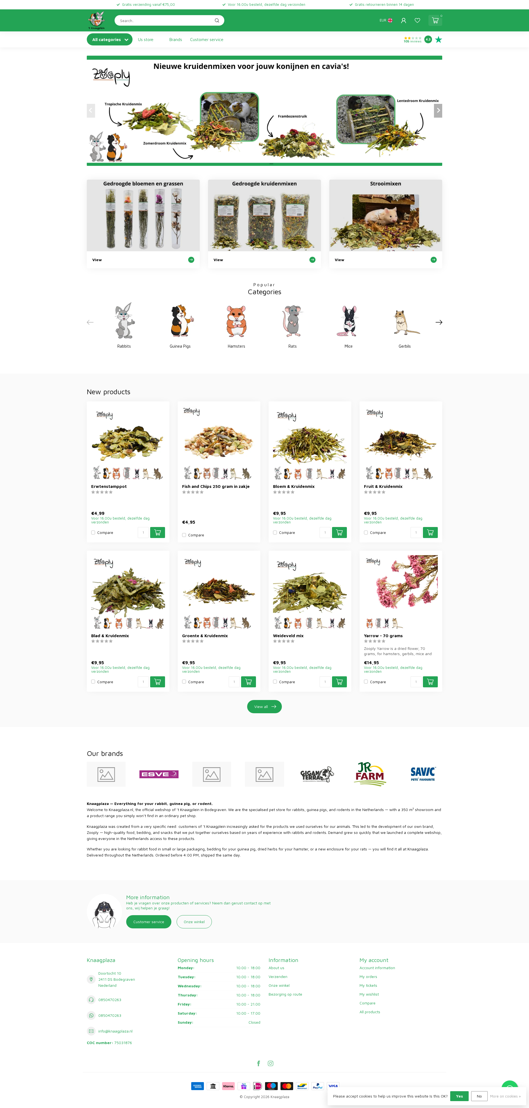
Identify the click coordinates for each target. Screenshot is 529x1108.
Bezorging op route (285, 994)
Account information (377, 967)
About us (276, 967)
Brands (175, 39)
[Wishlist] (417, 20)
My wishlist (369, 994)
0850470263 (109, 999)
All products (370, 1011)
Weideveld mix (288, 635)
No (479, 1096)
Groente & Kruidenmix (205, 635)
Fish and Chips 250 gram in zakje (216, 486)
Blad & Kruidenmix (110, 635)
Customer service (206, 39)
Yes (459, 1096)
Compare (105, 532)
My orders (368, 976)
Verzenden (278, 976)
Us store (145, 39)
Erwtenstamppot (109, 486)
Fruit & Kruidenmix (383, 486)
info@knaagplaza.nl (115, 1031)
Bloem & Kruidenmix (294, 486)
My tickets (368, 985)
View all (261, 706)
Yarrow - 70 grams (383, 635)
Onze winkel (194, 921)
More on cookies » (505, 1096)
